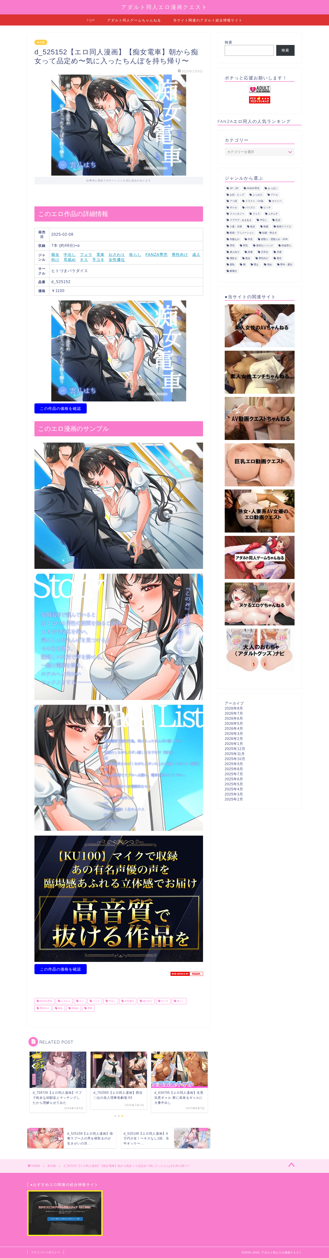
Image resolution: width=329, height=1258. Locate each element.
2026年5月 (234, 723)
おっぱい (272, 188)
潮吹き (233, 258)
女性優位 (117, 260)
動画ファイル (284, 226)
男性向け (180, 255)
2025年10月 (235, 759)
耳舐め (70, 260)
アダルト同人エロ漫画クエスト (164, 7)
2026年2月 (234, 739)
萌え (256, 264)
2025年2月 (234, 799)
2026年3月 (234, 733)
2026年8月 (234, 708)
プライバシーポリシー (45, 1252)
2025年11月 (235, 754)
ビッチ (267, 207)
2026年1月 (234, 744)
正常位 (264, 252)
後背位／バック (264, 245)
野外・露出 (286, 264)
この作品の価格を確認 (60, 409)
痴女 (55, 255)
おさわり (117, 255)
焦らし (135, 255)
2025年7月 (234, 774)
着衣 (279, 258)
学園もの (234, 239)
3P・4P (234, 188)
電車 (100, 255)
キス (84, 260)
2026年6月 (234, 718)
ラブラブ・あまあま (240, 220)
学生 (250, 239)
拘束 (250, 252)
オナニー (277, 201)
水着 (279, 252)
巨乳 (245, 245)
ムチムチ (273, 213)
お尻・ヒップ (237, 194)
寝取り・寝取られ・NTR (274, 239)
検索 (228, 42)
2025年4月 (234, 789)
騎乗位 (233, 271)
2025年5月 (234, 784)
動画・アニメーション (242, 233)
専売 (232, 245)
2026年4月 (234, 728)
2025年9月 (234, 764)
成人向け (147, 1001)
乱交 (278, 220)
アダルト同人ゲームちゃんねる (134, 20)
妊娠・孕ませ (269, 233)
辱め (269, 264)
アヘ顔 (233, 201)
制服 (265, 226)
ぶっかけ (257, 194)
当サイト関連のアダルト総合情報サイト (208, 20)
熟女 (247, 258)
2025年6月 (234, 779)
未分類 (41, 42)
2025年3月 (234, 794)
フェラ (86, 255)
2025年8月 (234, 769)
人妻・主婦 (236, 226)
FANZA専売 (156, 255)
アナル (274, 194)
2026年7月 (234, 713)
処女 (252, 226)
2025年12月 (235, 749)
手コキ (98, 260)
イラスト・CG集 (254, 201)
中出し (70, 255)
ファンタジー (237, 213)
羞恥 (232, 264)
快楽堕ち (286, 245)
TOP (90, 20)
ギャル (233, 207)
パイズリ (250, 207)
